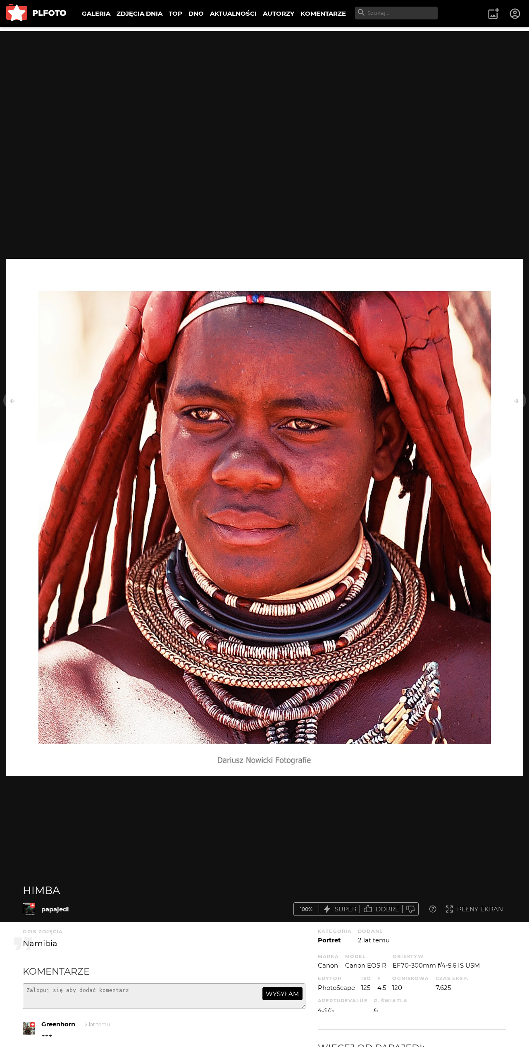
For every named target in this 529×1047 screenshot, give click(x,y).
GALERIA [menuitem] (96, 13)
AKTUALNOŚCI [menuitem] (233, 13)
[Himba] (29, 909)
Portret (329, 940)
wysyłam (282, 994)
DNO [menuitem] (196, 13)
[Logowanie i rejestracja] (515, 14)
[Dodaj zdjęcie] (493, 14)
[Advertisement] (264, 89)
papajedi (55, 909)
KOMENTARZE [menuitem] (323, 13)
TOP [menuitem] (175, 13)
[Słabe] (410, 909)
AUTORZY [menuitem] (278, 13)
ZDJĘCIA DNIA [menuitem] (139, 13)
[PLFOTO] (36, 13)
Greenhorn (58, 1024)
